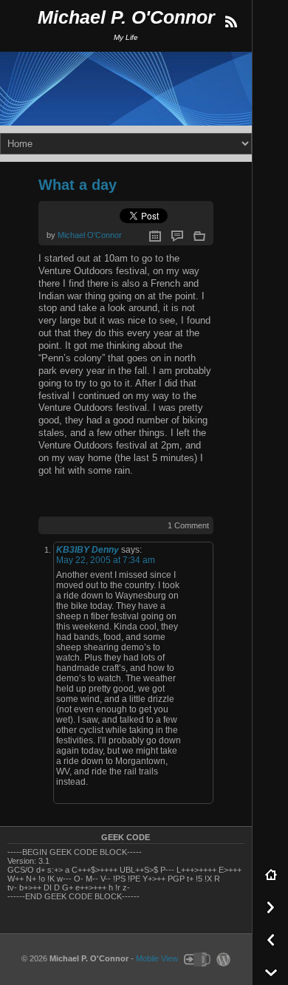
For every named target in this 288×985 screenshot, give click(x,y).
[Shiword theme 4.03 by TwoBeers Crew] (196, 958)
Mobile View (157, 958)
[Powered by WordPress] (221, 958)
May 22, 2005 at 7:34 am (105, 560)
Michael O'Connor (90, 235)
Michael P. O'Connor (126, 17)
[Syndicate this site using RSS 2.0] (230, 22)
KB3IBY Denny (87, 550)
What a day (77, 185)
